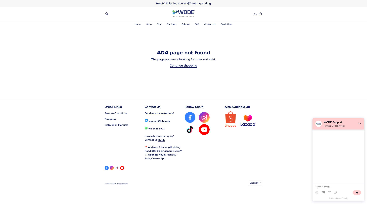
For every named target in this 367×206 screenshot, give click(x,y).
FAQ (197, 24)
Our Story (171, 24)
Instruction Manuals (116, 124)
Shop (149, 24)
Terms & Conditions (116, 113)
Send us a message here (159, 113)
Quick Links (226, 24)
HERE (161, 139)
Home (138, 24)
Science (186, 24)
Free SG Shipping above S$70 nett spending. (183, 3)
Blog (159, 24)
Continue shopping (183, 65)
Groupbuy (110, 119)
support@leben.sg (159, 121)
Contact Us (209, 24)
